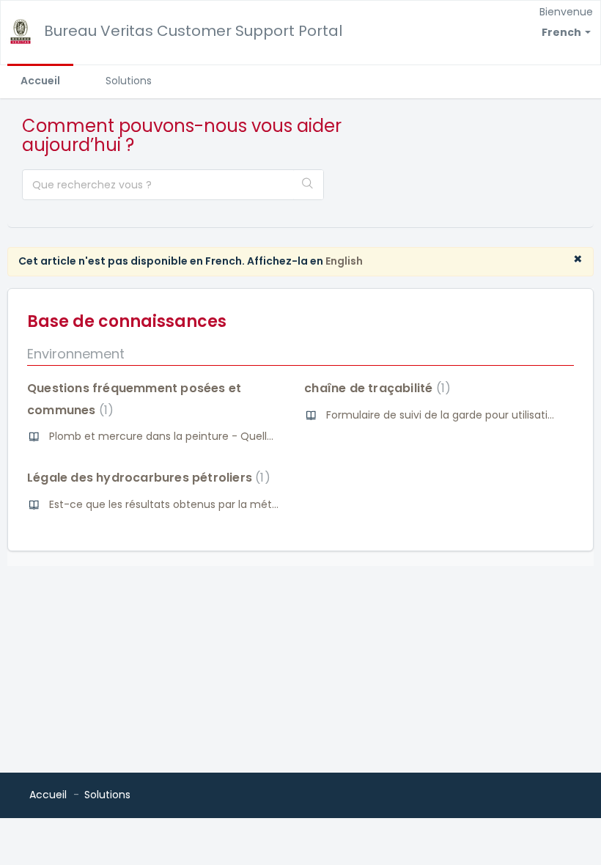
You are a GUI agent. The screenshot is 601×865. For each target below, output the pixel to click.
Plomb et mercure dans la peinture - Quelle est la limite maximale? (222, 436)
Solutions (129, 80)
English (344, 261)
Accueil (40, 80)
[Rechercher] (308, 184)
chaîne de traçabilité (374, 388)
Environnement (76, 354)
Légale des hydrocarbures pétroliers (146, 477)
